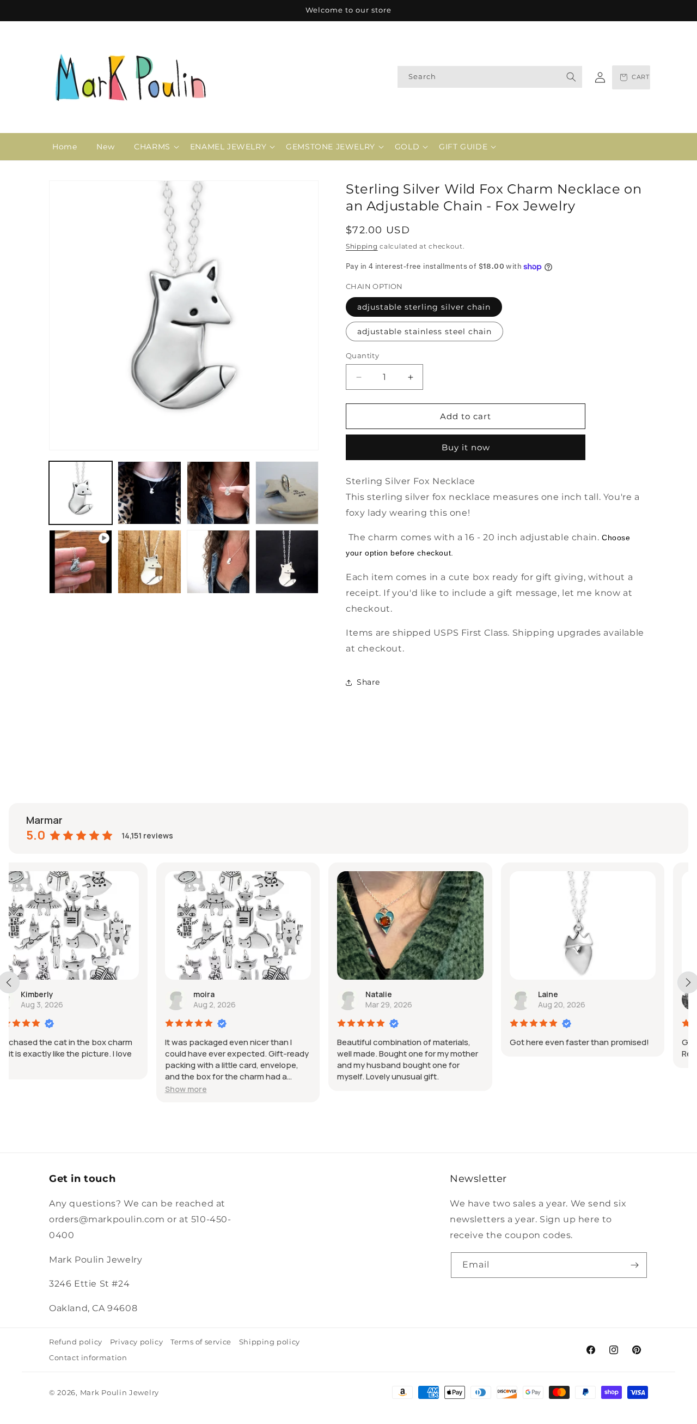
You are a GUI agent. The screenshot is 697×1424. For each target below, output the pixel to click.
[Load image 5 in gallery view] (149, 561)
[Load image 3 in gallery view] (218, 492)
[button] (152, 146)
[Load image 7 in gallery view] (287, 561)
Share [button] (368, 682)
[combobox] (490, 77)
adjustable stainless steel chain (424, 331)
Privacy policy (136, 1341)
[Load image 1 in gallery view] (80, 492)
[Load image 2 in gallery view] (149, 492)
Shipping (362, 246)
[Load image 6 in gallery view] (218, 561)
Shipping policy (269, 1341)
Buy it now (466, 447)
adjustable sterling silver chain (424, 307)
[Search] (571, 77)
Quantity (362, 355)
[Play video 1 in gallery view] (80, 561)
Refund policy (75, 1341)
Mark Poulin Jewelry (119, 1392)
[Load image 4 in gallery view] (287, 492)
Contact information (88, 1357)
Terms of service (200, 1341)
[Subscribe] (634, 1265)
